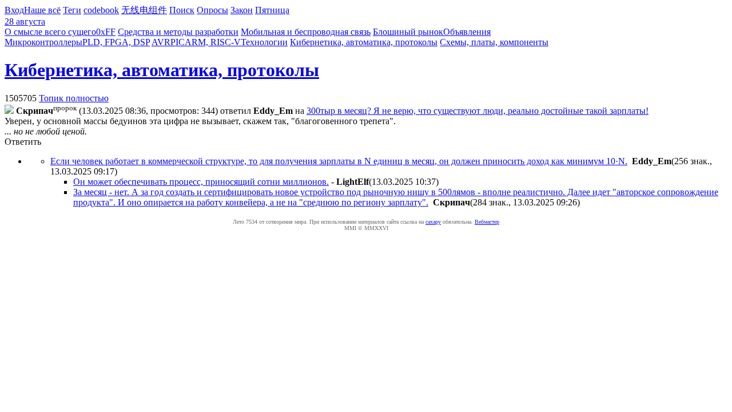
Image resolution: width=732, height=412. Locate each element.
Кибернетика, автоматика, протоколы (363, 42)
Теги (72, 10)
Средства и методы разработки (178, 32)
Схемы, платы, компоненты (494, 42)
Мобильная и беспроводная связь (306, 32)
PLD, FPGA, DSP (116, 42)
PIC (177, 42)
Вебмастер (487, 222)
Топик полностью (74, 98)
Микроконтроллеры (43, 42)
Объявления (467, 32)
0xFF (106, 32)
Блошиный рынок (408, 32)
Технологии (264, 42)
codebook (101, 10)
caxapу (433, 222)
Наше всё (42, 10)
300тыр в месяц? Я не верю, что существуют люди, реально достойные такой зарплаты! (478, 111)
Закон (241, 10)
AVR (161, 42)
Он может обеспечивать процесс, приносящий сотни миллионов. (201, 182)
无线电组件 (144, 10)
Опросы (212, 10)
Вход (14, 10)
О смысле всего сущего (50, 32)
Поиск (181, 10)
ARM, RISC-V (213, 42)
